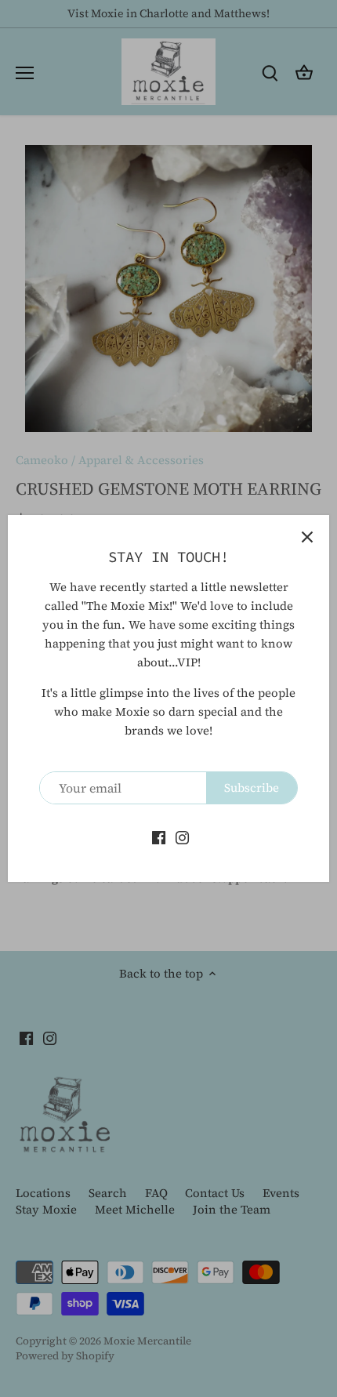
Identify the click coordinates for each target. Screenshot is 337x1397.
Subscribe (251, 787)
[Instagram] (182, 836)
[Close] (307, 537)
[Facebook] (158, 836)
